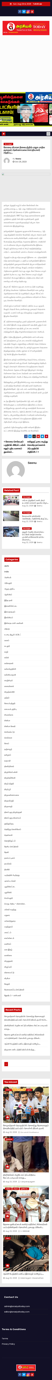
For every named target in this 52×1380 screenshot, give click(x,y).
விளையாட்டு (9, 972)
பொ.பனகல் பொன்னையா (29, 1132)
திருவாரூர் (8, 806)
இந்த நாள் (8, 600)
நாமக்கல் (7, 863)
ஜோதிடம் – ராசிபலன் (12, 995)
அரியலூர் (8, 583)
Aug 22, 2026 (27, 506)
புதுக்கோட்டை (9, 886)
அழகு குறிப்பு (9, 589)
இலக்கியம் (8, 617)
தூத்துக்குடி (9, 823)
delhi (6, 566)
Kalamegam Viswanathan (32, 1278)
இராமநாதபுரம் (9, 611)
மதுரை (7, 915)
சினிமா (7, 720)
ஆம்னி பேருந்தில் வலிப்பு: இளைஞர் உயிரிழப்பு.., (22, 1043)
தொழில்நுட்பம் (10, 840)
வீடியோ (7, 978)
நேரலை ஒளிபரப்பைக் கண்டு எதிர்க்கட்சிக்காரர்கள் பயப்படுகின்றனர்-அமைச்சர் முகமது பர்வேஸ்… (25, 1226)
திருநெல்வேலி (9, 777)
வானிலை (8, 955)
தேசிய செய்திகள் (11, 846)
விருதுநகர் (8, 961)
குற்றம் (6, 697)
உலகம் (6, 640)
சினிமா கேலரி (9, 726)
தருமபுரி (7, 760)
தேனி (6, 852)
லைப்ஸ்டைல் (9, 938)
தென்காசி (8, 835)
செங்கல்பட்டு (9, 732)
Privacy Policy (8, 1344)
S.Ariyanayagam (27, 1181)
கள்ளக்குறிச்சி (10, 669)
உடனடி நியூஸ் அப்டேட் (12, 634)
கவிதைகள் (8, 663)
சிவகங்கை (8, 714)
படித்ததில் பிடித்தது (12, 875)
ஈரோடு (7, 629)
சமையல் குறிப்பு (10, 709)
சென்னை (8, 737)
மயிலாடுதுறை (9, 921)
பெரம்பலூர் (8, 898)
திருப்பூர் (7, 789)
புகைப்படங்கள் (10, 881)
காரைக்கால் (9, 686)
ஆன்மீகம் (8, 594)
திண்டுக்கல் (9, 766)
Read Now (26, 109)
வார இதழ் (8, 949)
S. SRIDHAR (25, 1231)
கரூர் (6, 651)
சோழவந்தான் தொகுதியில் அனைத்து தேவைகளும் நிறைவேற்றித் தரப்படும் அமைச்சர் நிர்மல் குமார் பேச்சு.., (26, 1128)
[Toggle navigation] (48, 133)
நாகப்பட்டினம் (9, 858)
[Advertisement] (26, 65)
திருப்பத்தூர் (9, 783)
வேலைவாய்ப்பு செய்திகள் (14, 989)
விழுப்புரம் (8, 966)
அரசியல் (7, 577)
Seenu (18, 159)
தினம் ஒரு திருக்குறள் (13, 812)
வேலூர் (7, 984)
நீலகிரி (7, 869)
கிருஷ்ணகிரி (9, 692)
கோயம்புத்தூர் (8, 144)
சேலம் (6, 743)
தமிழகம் (7, 755)
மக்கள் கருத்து (10, 909)
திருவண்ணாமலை (11, 795)
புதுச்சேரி (8, 892)
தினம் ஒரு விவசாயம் (12, 817)
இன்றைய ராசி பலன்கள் (13, 623)
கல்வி (6, 657)
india (6, 571)
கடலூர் (7, 646)
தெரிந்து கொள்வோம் (12, 829)
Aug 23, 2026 (11, 1132)
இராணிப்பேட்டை (10, 606)
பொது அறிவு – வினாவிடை (15, 903)
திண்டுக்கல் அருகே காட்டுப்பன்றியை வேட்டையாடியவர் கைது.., (19, 1176)
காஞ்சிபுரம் (8, 680)
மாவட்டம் (7, 932)
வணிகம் (7, 944)
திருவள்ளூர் (9, 800)
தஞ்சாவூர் (8, 749)
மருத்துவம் (8, 926)
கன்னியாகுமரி (10, 674)
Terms (5, 1338)
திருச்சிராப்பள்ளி (11, 772)
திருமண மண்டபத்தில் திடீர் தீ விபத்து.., (19, 1049)
